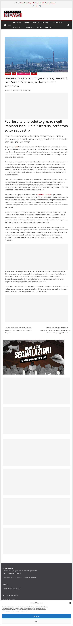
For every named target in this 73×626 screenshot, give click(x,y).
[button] (70, 603)
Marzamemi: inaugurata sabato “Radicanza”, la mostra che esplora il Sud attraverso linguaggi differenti (53, 330)
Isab (16, 147)
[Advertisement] (37, 106)
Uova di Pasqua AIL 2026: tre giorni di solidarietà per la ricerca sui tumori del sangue (18, 330)
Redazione (17, 90)
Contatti (48, 27)
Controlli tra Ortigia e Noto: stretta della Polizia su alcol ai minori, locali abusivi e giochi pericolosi (37, 4)
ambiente (7, 73)
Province (56, 22)
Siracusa (34, 73)
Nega (36, 621)
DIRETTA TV (17, 22)
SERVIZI (39, 27)
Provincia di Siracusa (40, 22)
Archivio (29, 27)
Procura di (44, 195)
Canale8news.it (8, 568)
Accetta (36, 616)
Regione (26, 22)
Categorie (17, 27)
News (13, 73)
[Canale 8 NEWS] (5, 25)
